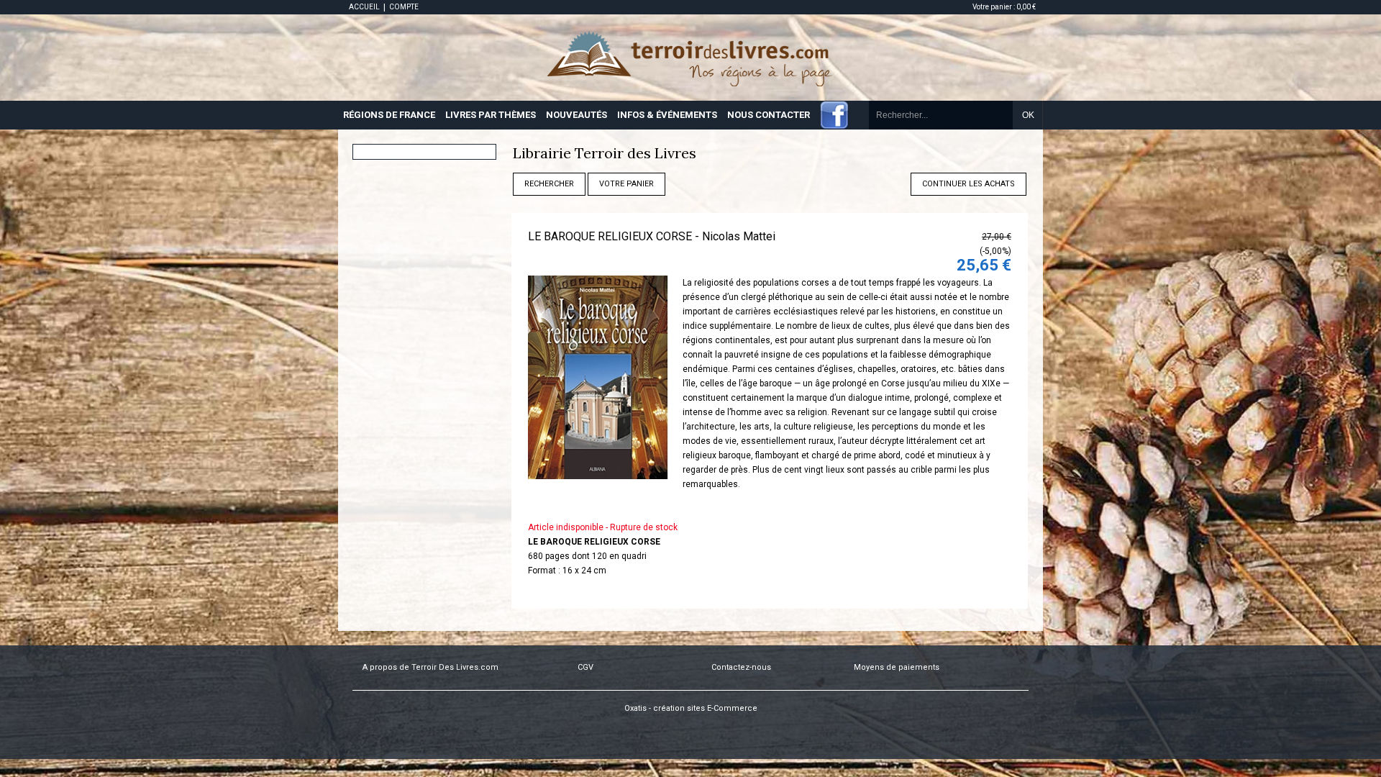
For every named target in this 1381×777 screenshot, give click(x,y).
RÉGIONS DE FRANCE (389, 114)
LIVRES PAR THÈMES (490, 114)
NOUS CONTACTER (768, 114)
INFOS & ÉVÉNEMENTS (667, 114)
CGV (585, 667)
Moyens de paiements (896, 667)
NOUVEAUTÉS (576, 114)
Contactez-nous (741, 667)
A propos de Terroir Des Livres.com (430, 667)
